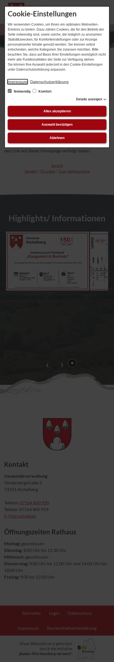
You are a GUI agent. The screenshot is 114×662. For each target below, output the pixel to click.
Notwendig (22, 91)
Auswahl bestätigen (57, 125)
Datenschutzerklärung (49, 82)
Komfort (44, 91)
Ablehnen (57, 138)
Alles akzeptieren (57, 111)
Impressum (17, 82)
